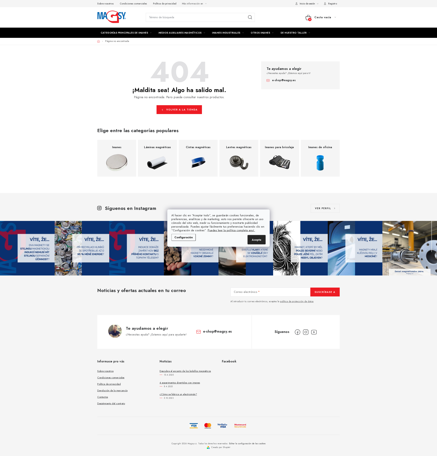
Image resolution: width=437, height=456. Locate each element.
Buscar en (250, 17)
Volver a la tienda (182, 109)
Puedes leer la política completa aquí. (231, 230)
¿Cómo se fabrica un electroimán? (178, 394)
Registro (332, 3)
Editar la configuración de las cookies (247, 443)
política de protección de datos (297, 301)
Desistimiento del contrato (111, 403)
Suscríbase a (325, 292)
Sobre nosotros (105, 3)
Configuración (183, 237)
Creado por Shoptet (220, 447)
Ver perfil (323, 208)
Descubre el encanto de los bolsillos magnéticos (185, 371)
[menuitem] (126, 33)
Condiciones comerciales (133, 3)
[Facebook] (297, 332)
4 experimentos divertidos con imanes (180, 382)
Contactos (102, 397)
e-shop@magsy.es (284, 80)
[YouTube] (314, 332)
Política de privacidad (165, 3)
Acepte (256, 240)
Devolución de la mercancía (112, 390)
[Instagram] (305, 332)
